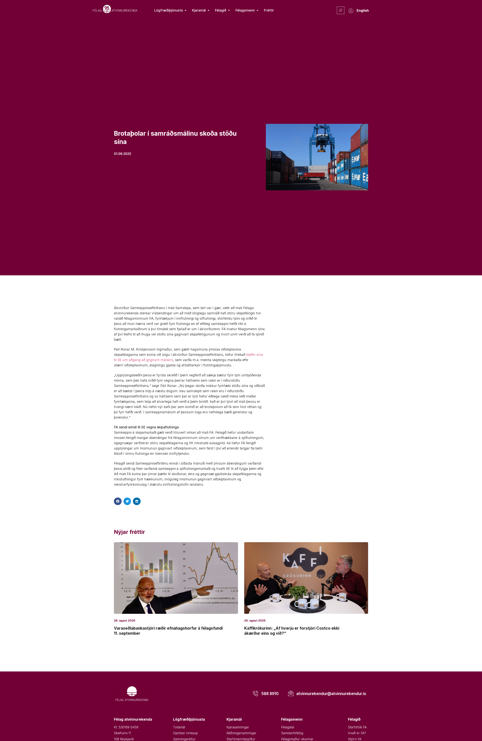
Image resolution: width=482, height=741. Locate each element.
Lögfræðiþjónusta (168, 10)
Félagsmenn (245, 10)
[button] (118, 501)
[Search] (340, 10)
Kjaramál (199, 10)
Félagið (220, 10)
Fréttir (269, 10)
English (363, 10)
